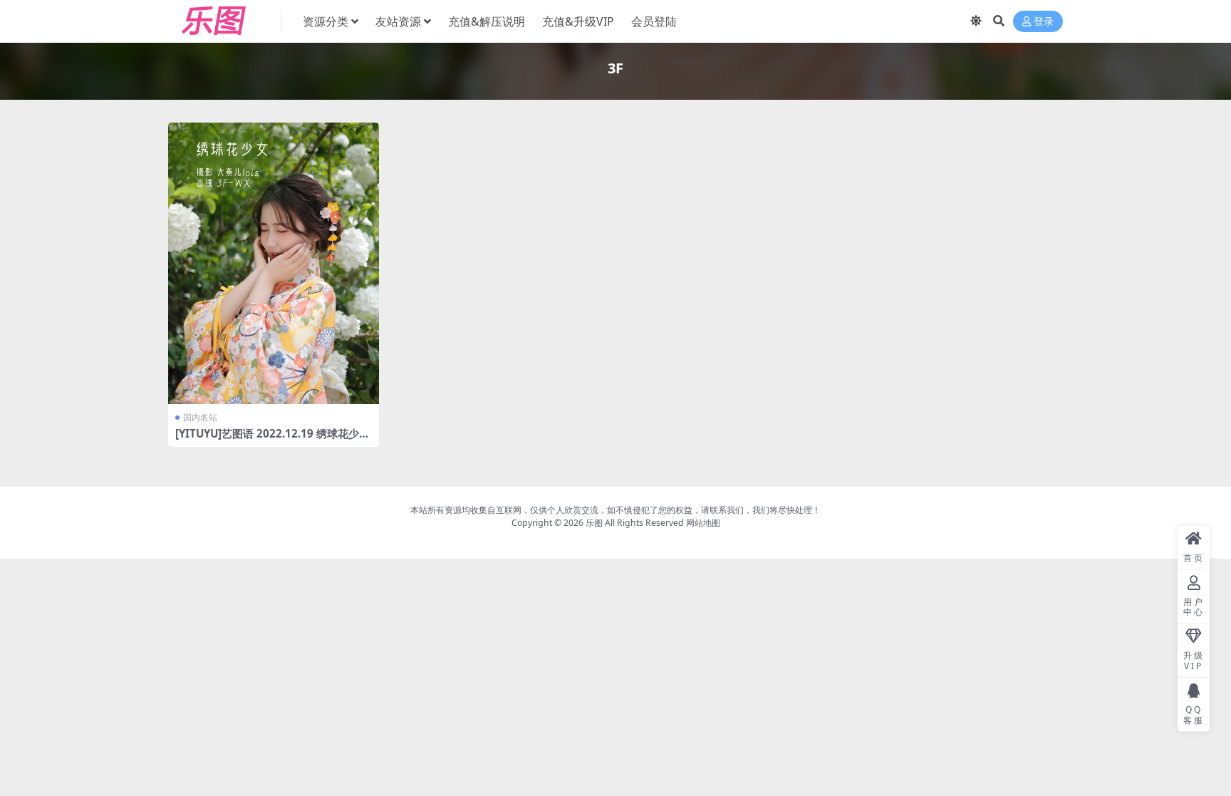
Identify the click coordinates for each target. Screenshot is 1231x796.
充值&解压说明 (486, 21)
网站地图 (703, 523)
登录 (1044, 21)
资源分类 (325, 21)
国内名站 (200, 417)
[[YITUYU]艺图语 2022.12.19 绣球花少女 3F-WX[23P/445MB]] (273, 263)
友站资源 (398, 21)
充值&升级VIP (578, 21)
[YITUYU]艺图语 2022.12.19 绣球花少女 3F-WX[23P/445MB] (272, 439)
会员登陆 (654, 21)
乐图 (594, 523)
